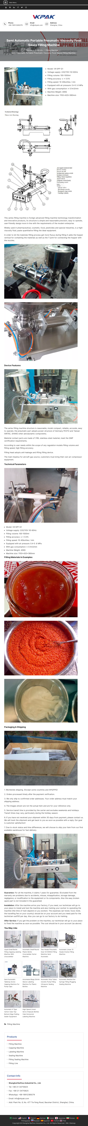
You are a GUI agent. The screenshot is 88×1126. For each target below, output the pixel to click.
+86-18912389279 (15, 25)
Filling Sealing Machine (18, 1059)
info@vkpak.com (36, 25)
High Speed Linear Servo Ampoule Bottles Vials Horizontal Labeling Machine (31, 1012)
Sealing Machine (16, 1055)
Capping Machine (16, 1048)
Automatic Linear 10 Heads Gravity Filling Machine (66, 952)
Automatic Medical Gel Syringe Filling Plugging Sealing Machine (67, 981)
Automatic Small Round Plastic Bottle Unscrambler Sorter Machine (31, 953)
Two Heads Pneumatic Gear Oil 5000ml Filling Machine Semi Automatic (49, 953)
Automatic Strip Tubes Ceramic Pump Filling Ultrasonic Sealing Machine (49, 982)
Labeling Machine (16, 1052)
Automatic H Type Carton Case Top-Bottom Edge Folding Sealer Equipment (11, 1012)
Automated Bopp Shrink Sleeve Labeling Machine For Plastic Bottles (31, 982)
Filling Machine (13, 1024)
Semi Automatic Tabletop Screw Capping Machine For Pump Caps (11, 982)
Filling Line (13, 1063)
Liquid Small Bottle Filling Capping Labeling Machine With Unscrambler (12, 953)
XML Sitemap (71, 1123)
